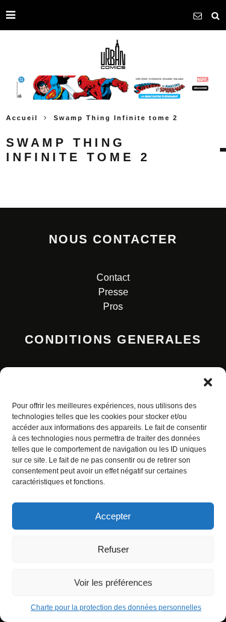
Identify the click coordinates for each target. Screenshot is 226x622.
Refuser (113, 549)
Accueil (22, 117)
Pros (113, 306)
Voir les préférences (113, 582)
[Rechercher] (216, 15)
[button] (208, 382)
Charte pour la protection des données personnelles (116, 607)
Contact (113, 277)
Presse (113, 292)
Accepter (113, 516)
